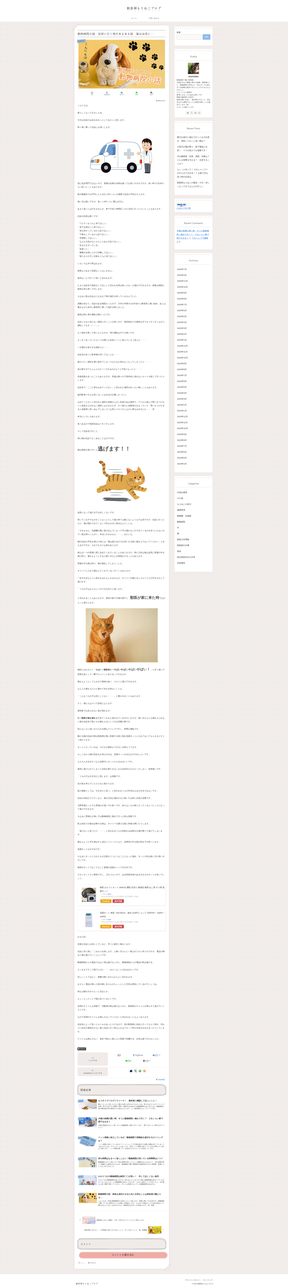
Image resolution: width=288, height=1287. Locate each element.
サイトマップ (208, 1280)
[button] (151, 93)
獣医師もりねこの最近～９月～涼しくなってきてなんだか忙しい (193, 184)
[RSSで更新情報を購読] (144, 1071)
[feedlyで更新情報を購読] (140, 1071)
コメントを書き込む (122, 1254)
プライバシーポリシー (193, 1280)
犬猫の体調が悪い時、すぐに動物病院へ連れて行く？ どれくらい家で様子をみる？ (193, 234)
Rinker (109, 894)
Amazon (105, 901)
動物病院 (82, 1049)
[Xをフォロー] (135, 1071)
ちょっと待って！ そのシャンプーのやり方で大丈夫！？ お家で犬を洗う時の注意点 (192, 173)
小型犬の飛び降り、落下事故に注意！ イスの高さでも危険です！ (193, 149)
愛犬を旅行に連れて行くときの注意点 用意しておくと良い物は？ (193, 139)
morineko (193, 76)
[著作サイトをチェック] (131, 1071)
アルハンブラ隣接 (200, 238)
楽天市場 (118, 901)
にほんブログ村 (184, 208)
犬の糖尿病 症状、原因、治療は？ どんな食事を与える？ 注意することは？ (193, 160)
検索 (179, 32)
